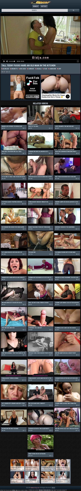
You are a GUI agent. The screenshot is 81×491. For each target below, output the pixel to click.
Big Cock (23, 69)
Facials (39, 69)
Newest (35, 6)
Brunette (14, 69)
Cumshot (31, 69)
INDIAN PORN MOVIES (45, 490)
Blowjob (6, 69)
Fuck (45, 69)
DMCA (53, 487)
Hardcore (52, 69)
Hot (59, 69)
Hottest (44, 6)
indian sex (15, 490)
